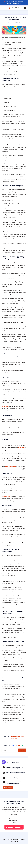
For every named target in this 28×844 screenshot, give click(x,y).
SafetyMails (5, 406)
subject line (21, 447)
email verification (10, 466)
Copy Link (22, 750)
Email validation (6, 496)
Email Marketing (15, 736)
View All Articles (8, 787)
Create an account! (14, 827)
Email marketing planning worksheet (14, 778)
